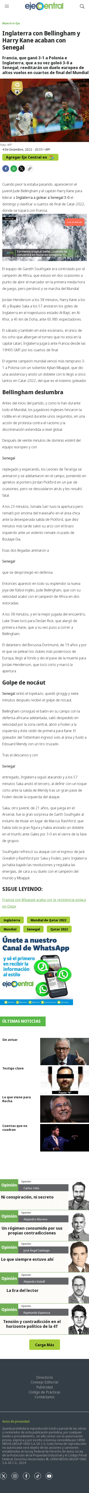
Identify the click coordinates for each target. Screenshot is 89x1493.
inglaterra (12, 920)
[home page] (44, 6)
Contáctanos (45, 1396)
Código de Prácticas (44, 1392)
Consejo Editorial (44, 1382)
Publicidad (44, 1387)
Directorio (44, 1377)
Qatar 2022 (59, 929)
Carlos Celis (31, 1188)
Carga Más (44, 1344)
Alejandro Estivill (34, 1281)
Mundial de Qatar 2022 (48, 920)
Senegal (33, 929)
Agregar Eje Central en (27, 157)
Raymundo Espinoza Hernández (37, 1314)
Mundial (10, 929)
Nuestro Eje (11, 23)
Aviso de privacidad (15, 1421)
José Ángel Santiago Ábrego (37, 1252)
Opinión (26, 1181)
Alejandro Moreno (35, 1219)
